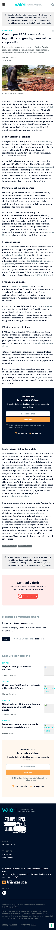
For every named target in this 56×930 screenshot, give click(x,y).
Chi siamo (7, 854)
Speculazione (25, 546)
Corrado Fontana (9, 675)
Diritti (5, 663)
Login (6, 639)
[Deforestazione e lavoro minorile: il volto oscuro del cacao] (49, 729)
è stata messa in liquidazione (39, 167)
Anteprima (36, 433)
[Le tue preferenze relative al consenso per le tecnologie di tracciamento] (51, 925)
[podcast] (4, 893)
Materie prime (9, 546)
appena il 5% (41, 377)
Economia (7, 30)
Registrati (39, 639)
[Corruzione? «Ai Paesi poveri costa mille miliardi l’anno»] (49, 689)
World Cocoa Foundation (31, 513)
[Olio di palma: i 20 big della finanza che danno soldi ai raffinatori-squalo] (49, 708)
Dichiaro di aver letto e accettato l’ (26, 426)
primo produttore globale (42, 107)
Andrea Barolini (8, 733)
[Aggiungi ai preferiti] (53, 31)
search (52, 4)
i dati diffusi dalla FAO (20, 286)
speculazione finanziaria (18, 496)
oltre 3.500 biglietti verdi (42, 275)
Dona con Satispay (28, 596)
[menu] (3, 5)
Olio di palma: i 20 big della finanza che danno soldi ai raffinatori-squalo (21, 707)
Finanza (6, 700)
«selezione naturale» (29, 127)
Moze (33, 925)
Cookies (13, 925)
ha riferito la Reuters (42, 141)
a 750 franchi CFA (21, 468)
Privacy (5, 925)
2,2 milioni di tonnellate (12, 255)
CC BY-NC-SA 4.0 (10, 907)
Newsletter (7, 857)
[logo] (28, 4)
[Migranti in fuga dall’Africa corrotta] (49, 671)
